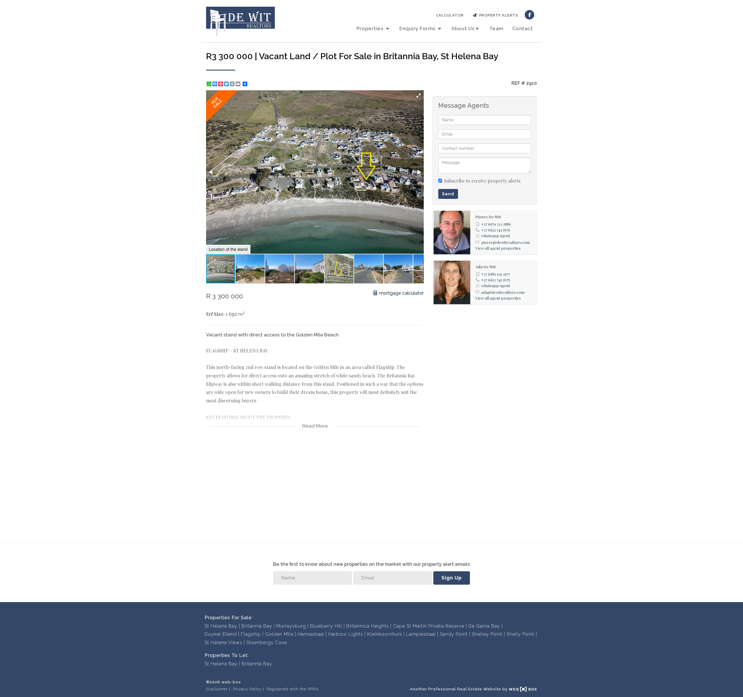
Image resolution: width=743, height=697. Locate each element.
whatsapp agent (495, 235)
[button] (418, 95)
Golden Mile (279, 634)
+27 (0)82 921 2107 (495, 273)
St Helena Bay (221, 626)
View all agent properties (498, 248)
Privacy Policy (247, 689)
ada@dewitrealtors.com (502, 292)
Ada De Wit (485, 266)
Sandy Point (454, 634)
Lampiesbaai (421, 634)
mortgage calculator (401, 293)
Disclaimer (217, 689)
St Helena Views (223, 642)
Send (448, 194)
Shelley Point (487, 634)
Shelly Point (520, 634)
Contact (522, 28)
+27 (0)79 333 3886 (496, 223)
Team (496, 28)
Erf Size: (215, 314)
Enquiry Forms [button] (418, 28)
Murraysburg (291, 626)
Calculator (450, 15)
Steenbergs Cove (266, 642)
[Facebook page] (529, 14)
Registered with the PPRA (293, 689)
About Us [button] (462, 28)
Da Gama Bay (484, 626)
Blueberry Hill (326, 626)
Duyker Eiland (221, 634)
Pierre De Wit (488, 216)
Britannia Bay (256, 626)
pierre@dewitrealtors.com (505, 242)
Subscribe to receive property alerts (482, 181)
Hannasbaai (310, 634)
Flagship (251, 634)
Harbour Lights (345, 634)
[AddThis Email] (238, 84)
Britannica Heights (367, 626)
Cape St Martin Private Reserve (428, 626)
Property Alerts (497, 15)
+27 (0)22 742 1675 (495, 229)
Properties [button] (370, 28)
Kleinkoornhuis (384, 634)
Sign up (451, 578)
